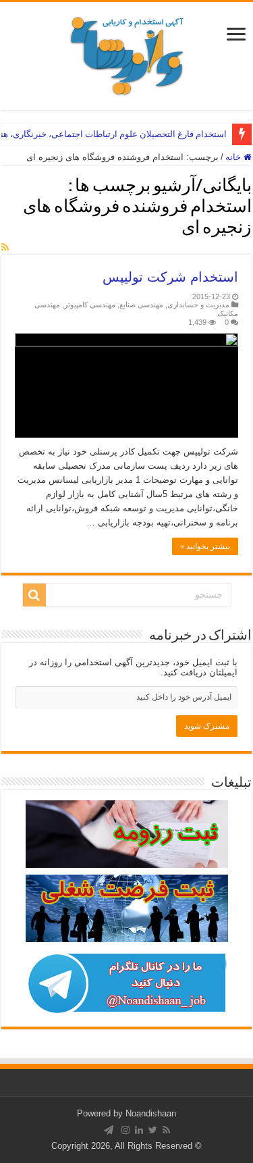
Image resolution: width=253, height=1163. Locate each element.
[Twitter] (153, 1130)
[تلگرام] (109, 1130)
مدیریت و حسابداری (198, 305)
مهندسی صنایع (141, 305)
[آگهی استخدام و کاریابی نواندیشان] (127, 53)
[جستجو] (34, 595)
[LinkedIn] (139, 1130)
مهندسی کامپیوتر (89, 305)
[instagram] (125, 1130)
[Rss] (166, 1130)
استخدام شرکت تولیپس (170, 276)
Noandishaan (150, 1113)
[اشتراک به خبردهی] (5, 247)
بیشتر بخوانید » (205, 546)
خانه (234, 157)
